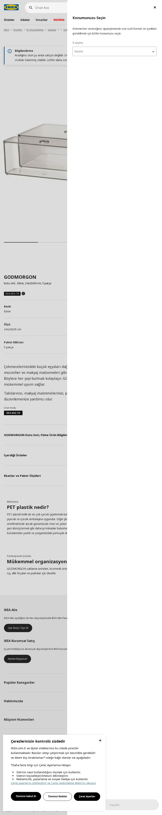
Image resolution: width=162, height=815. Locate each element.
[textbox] (114, 51)
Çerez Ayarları (87, 796)
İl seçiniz (78, 42)
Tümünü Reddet (57, 796)
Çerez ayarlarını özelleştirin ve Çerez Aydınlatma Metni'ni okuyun (53, 783)
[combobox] (115, 51)
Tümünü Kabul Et (26, 796)
